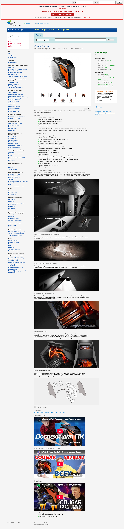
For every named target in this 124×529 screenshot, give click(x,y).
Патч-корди (11, 206)
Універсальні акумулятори (15, 87)
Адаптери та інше (13, 260)
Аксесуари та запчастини (15, 123)
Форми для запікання (14, 249)
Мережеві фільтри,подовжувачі (17, 271)
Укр (85, 109)
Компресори (11, 103)
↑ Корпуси (98, 107)
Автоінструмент (12, 92)
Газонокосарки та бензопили (16, 96)
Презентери (11, 160)
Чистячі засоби (12, 169)
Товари (28, 23)
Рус (89, 109)
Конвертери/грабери (13, 218)
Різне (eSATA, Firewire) (14, 147)
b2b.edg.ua (62, 8)
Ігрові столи (11, 191)
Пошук (38, 35)
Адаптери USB (12, 138)
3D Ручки (10, 55)
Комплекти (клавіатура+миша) (16, 157)
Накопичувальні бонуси (14, 43)
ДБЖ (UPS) (11, 265)
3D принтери (11, 54)
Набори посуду (12, 244)
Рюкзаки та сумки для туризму (16, 116)
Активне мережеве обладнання (16, 203)
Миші (9, 159)
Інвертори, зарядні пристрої (16, 259)
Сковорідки (11, 247)
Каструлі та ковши (13, 240)
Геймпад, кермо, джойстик (15, 154)
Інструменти (11, 199)
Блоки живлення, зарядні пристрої (17, 69)
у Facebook (38, 526)
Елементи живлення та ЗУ (15, 267)
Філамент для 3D (13, 57)
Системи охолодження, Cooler (16, 186)
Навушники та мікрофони (15, 220)
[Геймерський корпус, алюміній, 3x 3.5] (62, 55)
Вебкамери (11, 216)
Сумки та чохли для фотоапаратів (17, 76)
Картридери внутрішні (14, 177)
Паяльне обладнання (14, 108)
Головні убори (12, 225)
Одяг (9, 227)
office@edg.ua (46, 522)
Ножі (9, 245)
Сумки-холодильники (14, 118)
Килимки (10, 167)
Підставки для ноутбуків (15, 72)
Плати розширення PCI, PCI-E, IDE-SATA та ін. (18, 182)
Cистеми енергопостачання (15, 257)
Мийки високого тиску (14, 106)
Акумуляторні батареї (14, 264)
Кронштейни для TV (13, 62)
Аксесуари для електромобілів (16, 262)
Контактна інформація (43, 23)
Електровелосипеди (13, 125)
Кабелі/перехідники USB (15, 145)
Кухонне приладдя (13, 242)
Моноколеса (11, 130)
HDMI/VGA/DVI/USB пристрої (16, 232)
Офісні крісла (12, 194)
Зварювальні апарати (14, 101)
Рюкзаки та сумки (13, 74)
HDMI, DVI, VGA (12, 136)
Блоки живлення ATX (14, 174)
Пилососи (11, 110)
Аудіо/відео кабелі (13, 140)
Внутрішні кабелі (13, 142)
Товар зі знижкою (13, 39)
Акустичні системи (13, 215)
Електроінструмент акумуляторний (18, 98)
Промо (10, 41)
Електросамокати (13, 127)
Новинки (10, 46)
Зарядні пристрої (13, 82)
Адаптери (11, 152)
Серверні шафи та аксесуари (16, 210)
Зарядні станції (12, 269)
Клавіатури (11, 155)
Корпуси (10, 179)
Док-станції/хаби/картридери (16, 233)
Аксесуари (11, 67)
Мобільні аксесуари (13, 84)
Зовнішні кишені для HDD (15, 235)
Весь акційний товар (14, 38)
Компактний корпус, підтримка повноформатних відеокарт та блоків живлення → (105, 113)
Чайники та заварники (14, 251)
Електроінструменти (14, 99)
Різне (9, 184)
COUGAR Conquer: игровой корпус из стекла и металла (49, 412)
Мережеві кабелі (12, 204)
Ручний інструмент (13, 111)
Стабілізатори (12, 272)
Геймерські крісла (13, 192)
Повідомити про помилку (105, 91)
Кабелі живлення (13, 143)
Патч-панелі (11, 208)
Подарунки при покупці (14, 45)
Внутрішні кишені (13, 71)
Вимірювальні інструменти (15, 94)
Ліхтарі (10, 104)
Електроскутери (12, 128)
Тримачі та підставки (14, 86)
